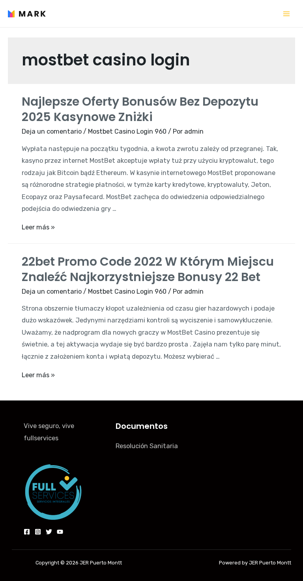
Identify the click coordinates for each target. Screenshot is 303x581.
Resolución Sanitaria (147, 446)
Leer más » (38, 227)
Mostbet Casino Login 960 (127, 131)
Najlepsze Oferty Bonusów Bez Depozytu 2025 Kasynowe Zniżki (140, 109)
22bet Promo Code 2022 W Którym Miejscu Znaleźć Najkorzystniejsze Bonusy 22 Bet (148, 269)
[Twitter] (49, 532)
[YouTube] (60, 532)
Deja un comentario (52, 131)
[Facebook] (27, 532)
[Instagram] (38, 532)
